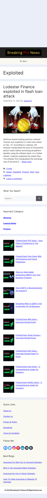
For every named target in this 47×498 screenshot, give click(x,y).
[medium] (27, 448)
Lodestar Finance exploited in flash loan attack (23, 91)
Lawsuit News (9, 223)
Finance (25, 172)
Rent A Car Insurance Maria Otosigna (19, 468)
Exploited (17, 172)
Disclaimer (7, 428)
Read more (26, 162)
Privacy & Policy (10, 422)
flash (32, 172)
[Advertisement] (23, 23)
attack (9, 172)
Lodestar (7, 175)
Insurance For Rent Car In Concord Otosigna (22, 462)
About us (7, 411)
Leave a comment (14, 179)
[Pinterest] (18, 448)
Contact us (8, 416)
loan (37, 172)
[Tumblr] (31, 448)
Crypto (9, 169)
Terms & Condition (11, 433)
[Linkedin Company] (22, 448)
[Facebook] (5, 448)
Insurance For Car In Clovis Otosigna (19, 473)
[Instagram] (14, 448)
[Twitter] (10, 448)
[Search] (39, 198)
